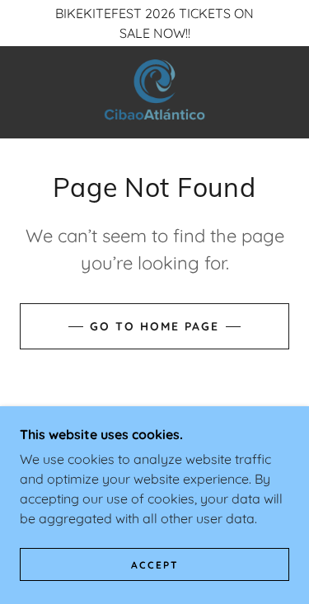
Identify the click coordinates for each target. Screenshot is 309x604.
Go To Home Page (154, 326)
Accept (155, 565)
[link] (154, 92)
